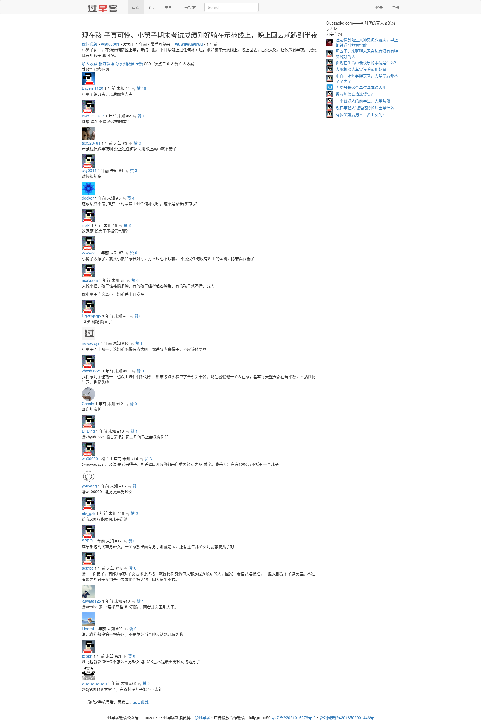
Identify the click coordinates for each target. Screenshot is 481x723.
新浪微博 (106, 63)
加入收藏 (89, 63)
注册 (395, 7)
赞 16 (141, 88)
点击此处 (141, 702)
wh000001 (110, 44)
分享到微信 (125, 63)
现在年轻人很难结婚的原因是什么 (365, 107)
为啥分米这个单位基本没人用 (361, 87)
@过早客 (202, 717)
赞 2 (127, 225)
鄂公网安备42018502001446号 (346, 717)
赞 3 (133, 170)
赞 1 (141, 115)
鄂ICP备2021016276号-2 (294, 717)
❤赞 (139, 63)
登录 (379, 7)
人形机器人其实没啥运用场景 (361, 69)
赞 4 (130, 198)
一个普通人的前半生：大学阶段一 (365, 100)
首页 (136, 7)
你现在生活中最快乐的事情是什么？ (367, 62)
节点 (152, 7)
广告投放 (188, 7)
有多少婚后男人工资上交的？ (361, 114)
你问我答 (89, 44)
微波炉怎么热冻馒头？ (355, 94)
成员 (168, 7)
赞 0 (137, 143)
